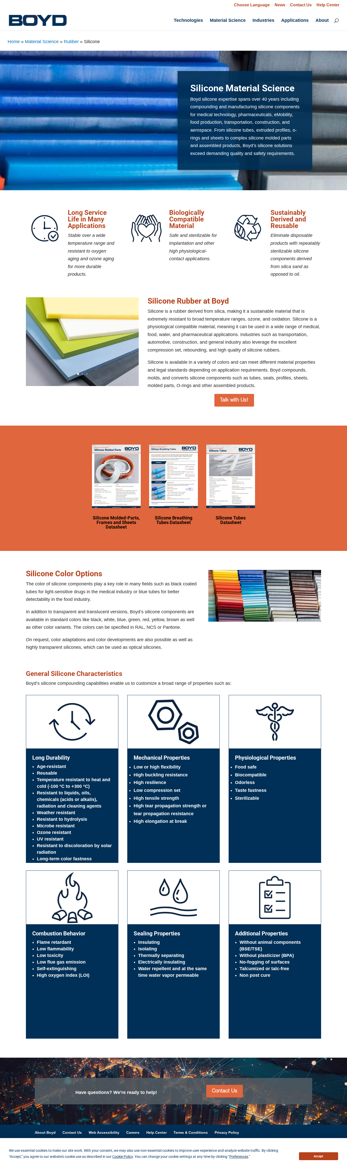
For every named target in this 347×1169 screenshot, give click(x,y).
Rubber (71, 41)
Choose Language (252, 5)
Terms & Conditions (191, 1132)
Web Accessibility (104, 1132)
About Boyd (45, 1132)
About (322, 21)
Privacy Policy (227, 1132)
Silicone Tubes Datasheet (231, 520)
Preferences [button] (238, 1157)
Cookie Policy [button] (122, 1157)
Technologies (188, 21)
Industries (263, 21)
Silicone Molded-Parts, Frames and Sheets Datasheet (116, 522)
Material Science (228, 21)
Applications (295, 21)
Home (14, 41)
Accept (318, 1156)
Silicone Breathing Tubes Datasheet (173, 520)
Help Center (328, 5)
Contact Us (301, 5)
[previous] (26, 342)
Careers (132, 1132)
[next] (138, 342)
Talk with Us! (234, 400)
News (280, 5)
